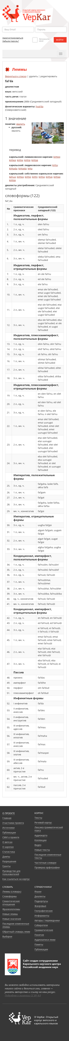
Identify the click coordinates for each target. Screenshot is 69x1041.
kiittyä (49, 176)
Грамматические (43, 930)
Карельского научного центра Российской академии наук (42, 965)
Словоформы (9, 896)
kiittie (20, 160)
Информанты (41, 915)
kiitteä (12, 160)
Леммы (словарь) (11, 891)
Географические (43, 910)
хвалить (20, 123)
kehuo (12, 176)
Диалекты (39, 896)
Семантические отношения (11, 903)
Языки (37, 891)
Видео (37, 845)
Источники (8, 827)
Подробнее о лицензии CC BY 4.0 (23, 995)
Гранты (6, 866)
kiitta (55, 165)
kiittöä (12, 180)
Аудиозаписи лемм (44, 939)
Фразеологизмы (11, 909)
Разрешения (9, 861)
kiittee (56, 156)
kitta (30, 168)
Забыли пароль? (10, 41)
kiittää (34, 160)
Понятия (39, 934)
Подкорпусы (41, 901)
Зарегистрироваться (12, 37)
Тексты (38, 817)
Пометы (38, 944)
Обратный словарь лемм (16, 931)
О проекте (8, 813)
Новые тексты (42, 849)
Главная (6, 818)
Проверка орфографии (47, 867)
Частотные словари (45, 862)
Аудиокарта (40, 835)
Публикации (9, 832)
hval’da (39, 106)
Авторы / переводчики (47, 920)
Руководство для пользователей (11, 872)
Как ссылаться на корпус (16, 879)
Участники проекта (13, 822)
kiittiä (27, 160)
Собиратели (41, 925)
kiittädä (22, 168)
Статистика (8, 851)
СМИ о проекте (10, 837)
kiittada (13, 168)
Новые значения (11, 918)
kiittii (34, 176)
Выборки (7, 936)
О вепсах (7, 842)
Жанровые (40, 905)
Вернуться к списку (15, 76)
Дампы (6, 856)
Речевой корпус (43, 822)
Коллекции (40, 840)
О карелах (8, 846)
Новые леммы (10, 914)
